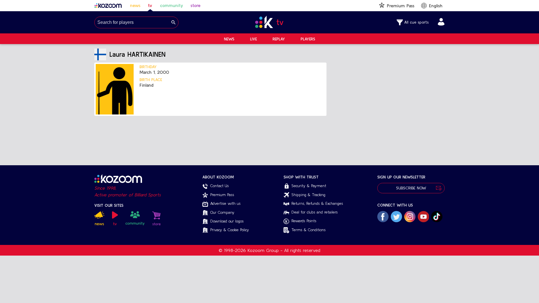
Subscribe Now (411, 188)
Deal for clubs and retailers (314, 212)
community (171, 5)
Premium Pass (222, 194)
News (229, 39)
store (195, 5)
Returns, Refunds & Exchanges (317, 203)
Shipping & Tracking (308, 194)
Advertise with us (225, 203)
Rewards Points (303, 221)
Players (308, 39)
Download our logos (227, 221)
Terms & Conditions (308, 230)
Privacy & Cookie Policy (229, 230)
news (135, 5)
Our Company (222, 212)
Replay (279, 39)
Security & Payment (308, 185)
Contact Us (219, 185)
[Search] (173, 22)
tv (150, 5)
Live (253, 39)
